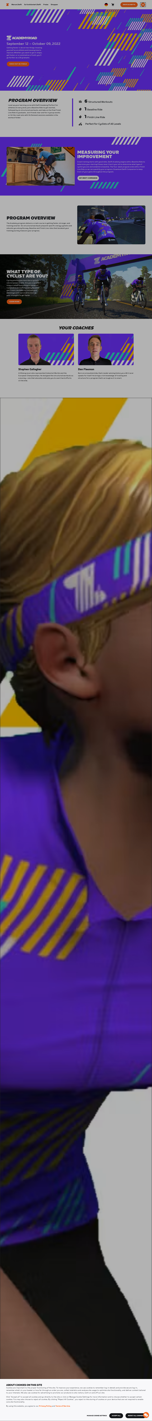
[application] (146, 1415)
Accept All (116, 1415)
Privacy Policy (45, 1406)
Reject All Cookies (135, 1415)
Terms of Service (63, 1406)
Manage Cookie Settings (97, 1415)
